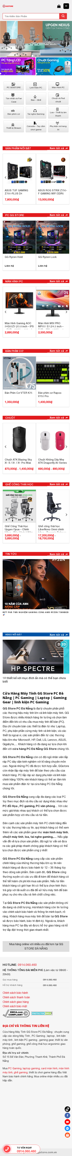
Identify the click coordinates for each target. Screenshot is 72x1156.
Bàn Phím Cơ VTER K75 (18, 392)
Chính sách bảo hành (15, 992)
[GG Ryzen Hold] (19, 237)
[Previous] (3, 38)
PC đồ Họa (10, 806)
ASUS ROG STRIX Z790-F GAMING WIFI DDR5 (52, 192)
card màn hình (49, 1068)
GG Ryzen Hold (14, 256)
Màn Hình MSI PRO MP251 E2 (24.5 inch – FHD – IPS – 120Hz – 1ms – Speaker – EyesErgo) (52, 325)
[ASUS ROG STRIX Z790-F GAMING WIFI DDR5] (52, 170)
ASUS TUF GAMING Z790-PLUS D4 (16, 192)
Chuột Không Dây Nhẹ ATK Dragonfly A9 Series (52, 461)
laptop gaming (31, 1068)
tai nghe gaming (41, 836)
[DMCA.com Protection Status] (41, 1013)
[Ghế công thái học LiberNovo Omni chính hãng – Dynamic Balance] (52, 506)
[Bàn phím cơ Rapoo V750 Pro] (52, 373)
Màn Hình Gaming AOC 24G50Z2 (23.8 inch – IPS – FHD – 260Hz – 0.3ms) (19, 325)
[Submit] (63, 16)
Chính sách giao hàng (16, 1001)
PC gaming (27, 806)
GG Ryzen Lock (47, 256)
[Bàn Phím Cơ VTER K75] (19, 373)
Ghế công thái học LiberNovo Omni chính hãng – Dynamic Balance (52, 528)
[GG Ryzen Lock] (52, 237)
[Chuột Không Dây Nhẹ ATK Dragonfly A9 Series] (52, 439)
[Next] (69, 38)
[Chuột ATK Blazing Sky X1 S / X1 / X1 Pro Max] (19, 439)
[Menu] (66, 6)
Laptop (44, 697)
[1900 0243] (7, 1149)
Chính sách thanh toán (16, 997)
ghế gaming (21, 1072)
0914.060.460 (27, 964)
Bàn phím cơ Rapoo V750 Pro (49, 394)
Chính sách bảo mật (15, 1006)
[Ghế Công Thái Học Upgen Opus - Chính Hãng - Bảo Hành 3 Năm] (19, 506)
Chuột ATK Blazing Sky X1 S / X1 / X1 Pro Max (18, 461)
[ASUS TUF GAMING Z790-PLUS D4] (19, 170)
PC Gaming (24, 697)
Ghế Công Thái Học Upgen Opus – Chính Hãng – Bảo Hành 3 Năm (19, 528)
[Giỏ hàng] (59, 6)
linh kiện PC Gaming (31, 702)
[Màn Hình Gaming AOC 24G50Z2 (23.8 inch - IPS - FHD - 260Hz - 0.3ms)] (19, 303)
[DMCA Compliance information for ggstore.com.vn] (16, 1013)
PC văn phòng (45, 806)
